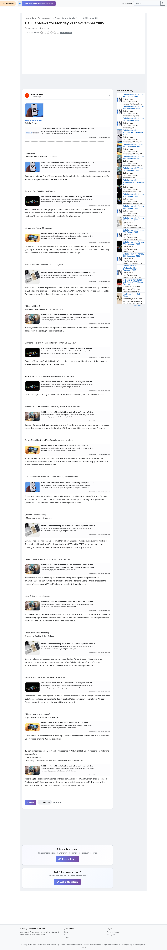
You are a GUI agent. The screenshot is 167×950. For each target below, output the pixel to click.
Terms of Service (113, 932)
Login (121, 3)
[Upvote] (40, 802)
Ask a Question (69, 881)
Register (128, 3)
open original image (33, 120)
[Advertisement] (85, 53)
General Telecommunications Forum (46, 18)
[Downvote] (49, 802)
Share (58, 802)
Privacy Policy (112, 935)
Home (27, 18)
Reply (31, 802)
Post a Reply (69, 859)
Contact (66, 935)
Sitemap (67, 938)
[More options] (109, 95)
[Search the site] (162, 3)
